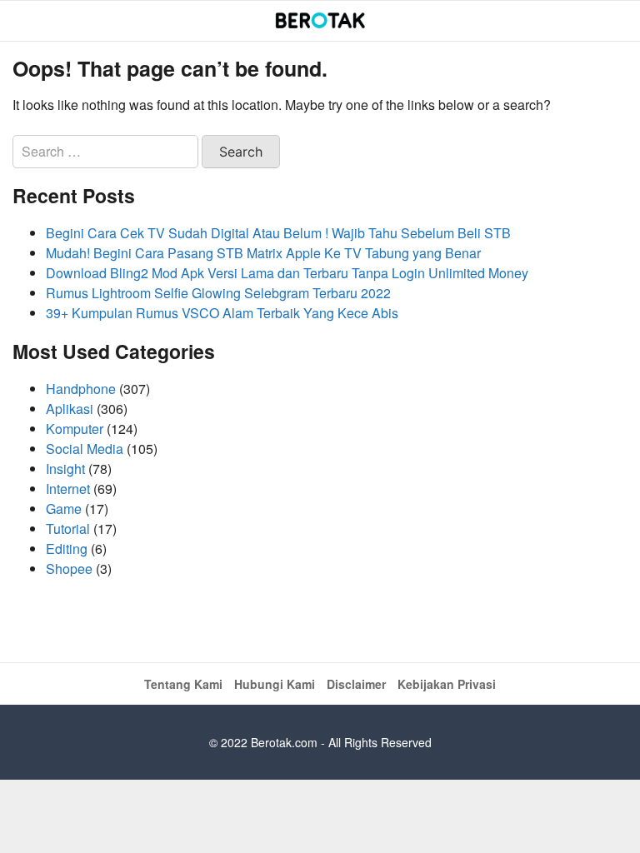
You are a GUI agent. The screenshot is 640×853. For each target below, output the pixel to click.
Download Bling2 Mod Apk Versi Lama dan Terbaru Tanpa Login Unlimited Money (287, 272)
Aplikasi (69, 408)
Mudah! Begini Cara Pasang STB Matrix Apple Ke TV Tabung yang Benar (263, 252)
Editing (67, 548)
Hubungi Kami (274, 684)
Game (64, 508)
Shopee (69, 568)
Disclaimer (356, 684)
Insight (65, 468)
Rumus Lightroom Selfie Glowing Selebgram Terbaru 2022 (218, 292)
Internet (68, 488)
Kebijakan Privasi (447, 684)
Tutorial (68, 528)
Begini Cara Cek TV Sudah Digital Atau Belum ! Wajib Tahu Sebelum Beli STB (278, 232)
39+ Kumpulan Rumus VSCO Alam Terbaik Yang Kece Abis (222, 312)
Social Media (84, 448)
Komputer (74, 428)
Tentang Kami (183, 684)
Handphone (81, 388)
